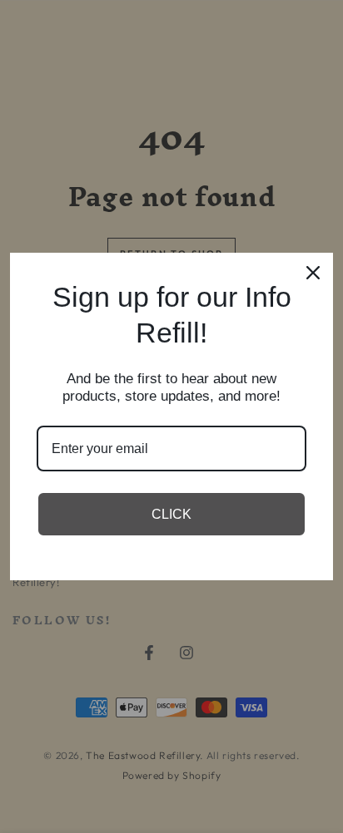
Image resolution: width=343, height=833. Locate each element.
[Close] (313, 273)
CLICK (171, 514)
